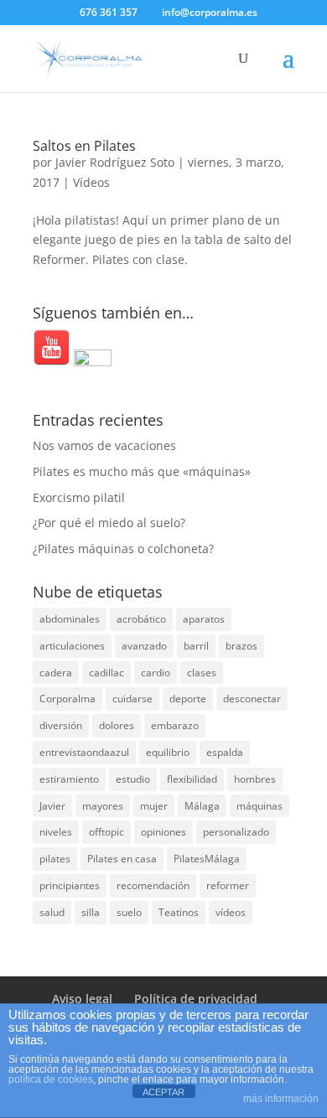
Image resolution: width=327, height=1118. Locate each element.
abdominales (69, 619)
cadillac (106, 672)
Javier (52, 806)
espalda (224, 752)
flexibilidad (192, 779)
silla (90, 912)
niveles (55, 832)
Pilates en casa (122, 858)
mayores (102, 806)
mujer (154, 806)
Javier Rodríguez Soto (114, 162)
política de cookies (50, 1079)
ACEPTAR (163, 1092)
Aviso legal (82, 999)
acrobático (141, 619)
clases (201, 672)
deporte (187, 698)
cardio (155, 672)
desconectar (252, 698)
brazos (241, 646)
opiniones (163, 832)
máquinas (259, 806)
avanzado (144, 646)
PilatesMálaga (207, 858)
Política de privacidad (195, 999)
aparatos (204, 619)
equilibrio (167, 752)
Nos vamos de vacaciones (104, 445)
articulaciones (72, 646)
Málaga (202, 806)
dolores (116, 725)
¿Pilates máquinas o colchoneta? (123, 548)
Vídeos (91, 182)
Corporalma (67, 698)
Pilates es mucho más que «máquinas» (142, 471)
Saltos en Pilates (84, 146)
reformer (227, 885)
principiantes (69, 885)
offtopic (106, 832)
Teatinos (178, 912)
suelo (129, 912)
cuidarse (132, 698)
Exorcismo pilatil (79, 497)
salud (52, 912)
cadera (55, 672)
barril (196, 646)
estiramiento (69, 779)
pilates (54, 858)
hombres (255, 779)
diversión (60, 725)
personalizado (236, 832)
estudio (133, 779)
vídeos (230, 912)
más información (281, 1099)
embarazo (175, 725)
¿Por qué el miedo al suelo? (109, 523)
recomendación (153, 885)
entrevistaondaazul (84, 752)
